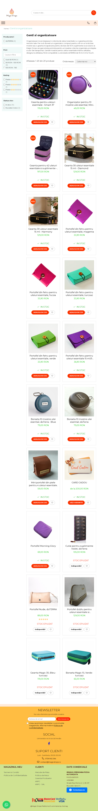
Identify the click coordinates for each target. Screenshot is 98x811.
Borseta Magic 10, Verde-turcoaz (79, 674)
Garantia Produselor (43, 778)
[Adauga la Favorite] (52, 122)
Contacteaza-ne (79, 790)
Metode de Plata (42, 772)
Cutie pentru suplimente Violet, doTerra (79, 547)
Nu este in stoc (12, 108)
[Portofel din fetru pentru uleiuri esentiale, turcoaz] (79, 275)
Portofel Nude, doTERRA (43, 609)
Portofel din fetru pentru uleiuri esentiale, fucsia (43, 293)
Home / (7, 29)
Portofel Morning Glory (43, 546)
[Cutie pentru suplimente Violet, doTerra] (79, 528)
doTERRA (9, 41)
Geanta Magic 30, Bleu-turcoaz (43, 674)
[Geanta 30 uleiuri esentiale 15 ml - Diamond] (79, 148)
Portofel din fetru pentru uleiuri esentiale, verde (43, 357)
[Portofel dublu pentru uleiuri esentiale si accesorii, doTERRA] (79, 592)
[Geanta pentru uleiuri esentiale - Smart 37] (43, 84)
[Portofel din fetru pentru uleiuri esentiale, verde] (43, 338)
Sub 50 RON (11, 60)
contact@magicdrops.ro (50, 762)
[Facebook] (49, 743)
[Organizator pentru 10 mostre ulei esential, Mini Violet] (79, 84)
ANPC (37, 781)
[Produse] (3, 23)
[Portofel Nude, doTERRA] (43, 592)
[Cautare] (93, 12)
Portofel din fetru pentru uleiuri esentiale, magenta (79, 230)
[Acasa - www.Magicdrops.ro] (14, 12)
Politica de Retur (42, 775)
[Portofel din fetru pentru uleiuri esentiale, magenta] (79, 211)
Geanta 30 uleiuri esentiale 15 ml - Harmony (43, 230)
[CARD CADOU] (79, 465)
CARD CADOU (79, 482)
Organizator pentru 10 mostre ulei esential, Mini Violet (79, 103)
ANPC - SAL (40, 784)
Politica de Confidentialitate (15, 775)
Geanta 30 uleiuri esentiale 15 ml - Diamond (79, 167)
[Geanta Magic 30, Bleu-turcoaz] (43, 655)
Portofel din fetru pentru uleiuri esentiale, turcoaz (79, 293)
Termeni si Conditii (11, 772)
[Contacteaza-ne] (88, 22)
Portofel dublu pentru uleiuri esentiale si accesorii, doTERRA (79, 611)
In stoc (8, 105)
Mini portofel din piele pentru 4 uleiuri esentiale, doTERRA (43, 484)
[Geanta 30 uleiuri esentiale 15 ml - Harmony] (43, 211)
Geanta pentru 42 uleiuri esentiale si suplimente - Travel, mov (43, 167)
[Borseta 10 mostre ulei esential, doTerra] (79, 401)
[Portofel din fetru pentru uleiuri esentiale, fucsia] (43, 275)
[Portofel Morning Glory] (43, 528)
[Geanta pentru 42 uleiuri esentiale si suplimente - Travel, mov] (43, 148)
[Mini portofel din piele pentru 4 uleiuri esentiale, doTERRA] (43, 465)
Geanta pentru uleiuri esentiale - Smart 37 (43, 103)
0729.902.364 (50, 759)
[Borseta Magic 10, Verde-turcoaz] (79, 655)
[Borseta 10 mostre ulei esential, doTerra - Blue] (43, 401)
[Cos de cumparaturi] (95, 22)
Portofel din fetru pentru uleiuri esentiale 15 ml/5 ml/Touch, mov (79, 357)
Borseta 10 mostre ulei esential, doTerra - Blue (43, 420)
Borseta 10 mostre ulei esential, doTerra (79, 420)
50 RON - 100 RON (13, 62)
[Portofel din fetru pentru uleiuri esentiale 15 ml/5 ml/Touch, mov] (79, 338)
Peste (8, 79)
